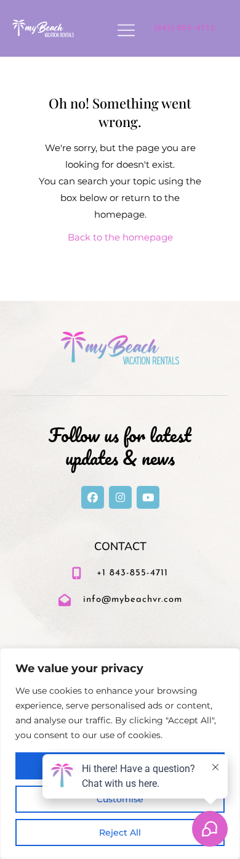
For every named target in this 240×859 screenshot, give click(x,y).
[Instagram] (120, 497)
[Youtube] (148, 497)
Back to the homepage (120, 237)
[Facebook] (92, 497)
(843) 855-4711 (184, 28)
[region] (120, 753)
